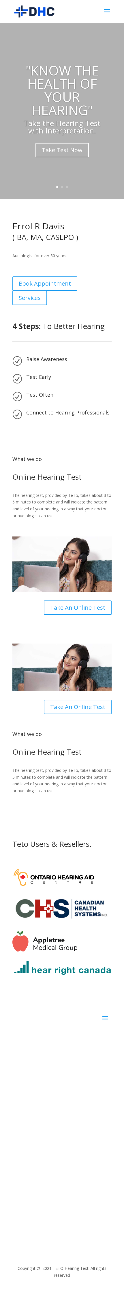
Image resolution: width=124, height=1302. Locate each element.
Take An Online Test (77, 607)
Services (30, 298)
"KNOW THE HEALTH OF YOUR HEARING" (62, 90)
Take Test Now (62, 150)
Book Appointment (45, 283)
